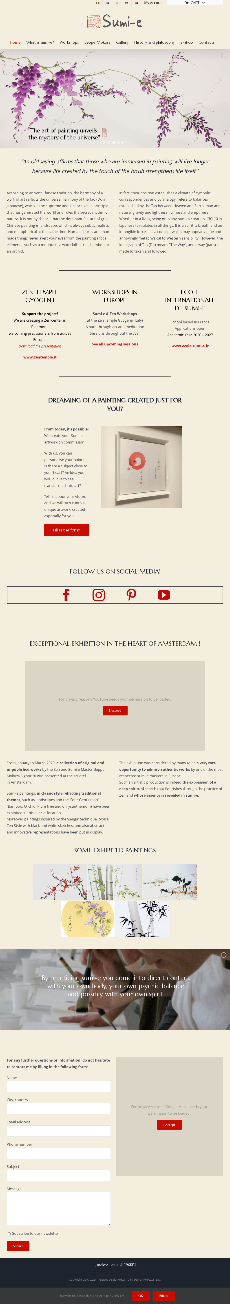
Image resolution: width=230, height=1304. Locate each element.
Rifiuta (163, 1296)
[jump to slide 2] (113, 142)
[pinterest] (131, 595)
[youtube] (164, 595)
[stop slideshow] (123, 142)
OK (140, 1296)
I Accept (115, 710)
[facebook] (66, 595)
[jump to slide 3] (118, 142)
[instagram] (99, 595)
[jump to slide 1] (108, 142)
